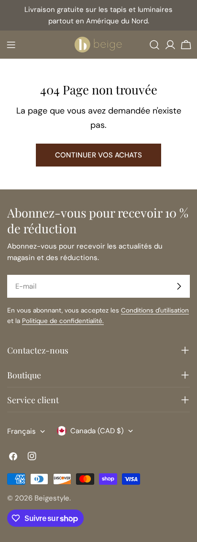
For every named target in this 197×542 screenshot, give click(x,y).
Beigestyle (51, 498)
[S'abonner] (179, 286)
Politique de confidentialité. (63, 321)
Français (21, 431)
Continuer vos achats (98, 155)
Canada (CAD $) (97, 431)
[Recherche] (154, 44)
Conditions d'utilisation (155, 310)
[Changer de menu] (11, 44)
